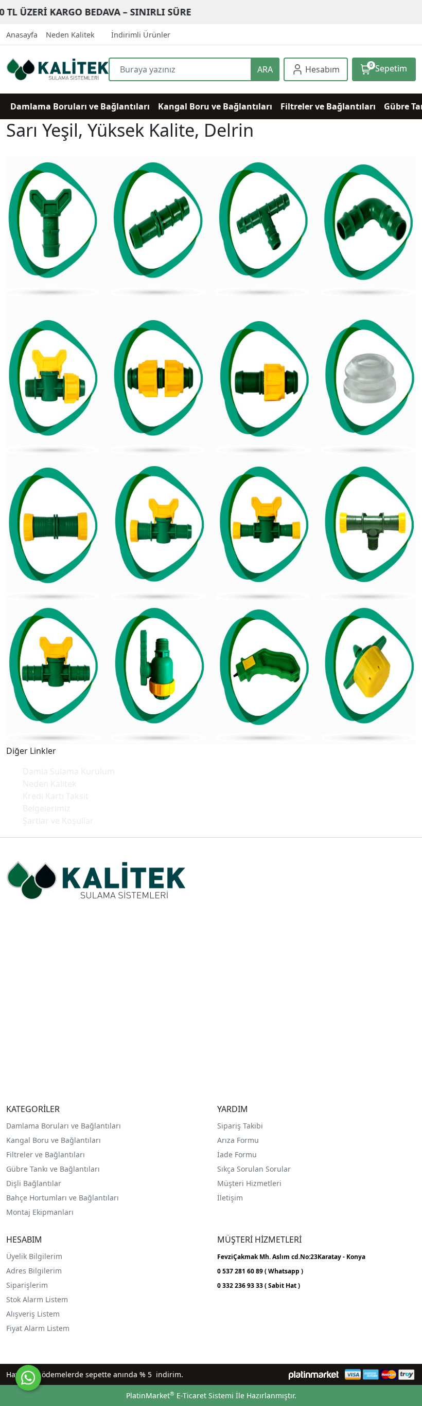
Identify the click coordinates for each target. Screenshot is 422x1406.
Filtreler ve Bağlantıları (45, 1154)
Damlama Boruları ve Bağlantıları (63, 1126)
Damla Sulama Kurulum (69, 771)
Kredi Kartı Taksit (56, 796)
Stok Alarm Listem (37, 1299)
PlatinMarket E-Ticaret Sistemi (180, 1395)
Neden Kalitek (50, 783)
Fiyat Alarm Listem (37, 1328)
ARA (265, 69)
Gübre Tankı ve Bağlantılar (52, 1169)
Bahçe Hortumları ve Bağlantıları (62, 1197)
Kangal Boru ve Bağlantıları (53, 1140)
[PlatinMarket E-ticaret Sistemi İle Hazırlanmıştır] (314, 1374)
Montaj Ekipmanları (40, 1212)
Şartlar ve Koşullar (58, 820)
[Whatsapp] (28, 1378)
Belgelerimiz (47, 808)
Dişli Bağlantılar (33, 1183)
